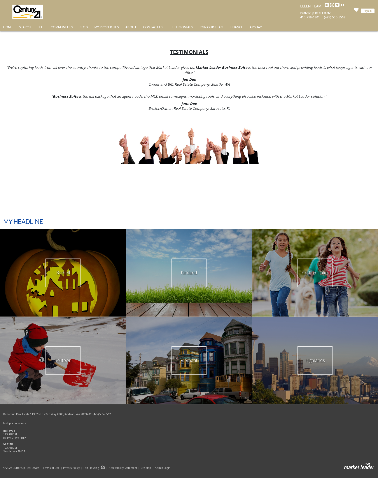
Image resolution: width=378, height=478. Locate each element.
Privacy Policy (71, 468)
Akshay (256, 27)
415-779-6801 (310, 17)
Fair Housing (91, 468)
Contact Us (153, 27)
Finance (236, 27)
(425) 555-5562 (334, 17)
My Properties (106, 27)
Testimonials (181, 27)
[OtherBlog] (342, 6)
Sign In (368, 11)
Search (25, 27)
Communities (62, 27)
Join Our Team (211, 27)
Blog (84, 27)
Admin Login (162, 468)
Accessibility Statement (123, 468)
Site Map (146, 468)
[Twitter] (337, 6)
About (130, 27)
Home (7, 27)
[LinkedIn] (327, 6)
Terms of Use (51, 468)
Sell (41, 27)
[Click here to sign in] (356, 11)
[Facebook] (332, 6)
